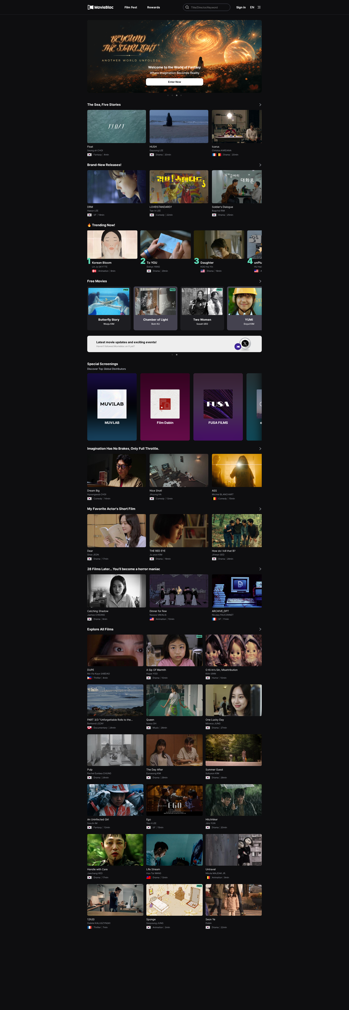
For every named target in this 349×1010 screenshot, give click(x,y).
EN (252, 7)
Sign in (241, 7)
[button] (168, 95)
